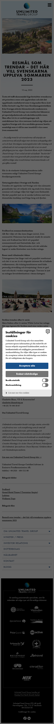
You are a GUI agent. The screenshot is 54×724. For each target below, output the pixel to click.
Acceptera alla (27, 365)
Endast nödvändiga (27, 373)
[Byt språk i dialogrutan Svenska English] (47, 331)
